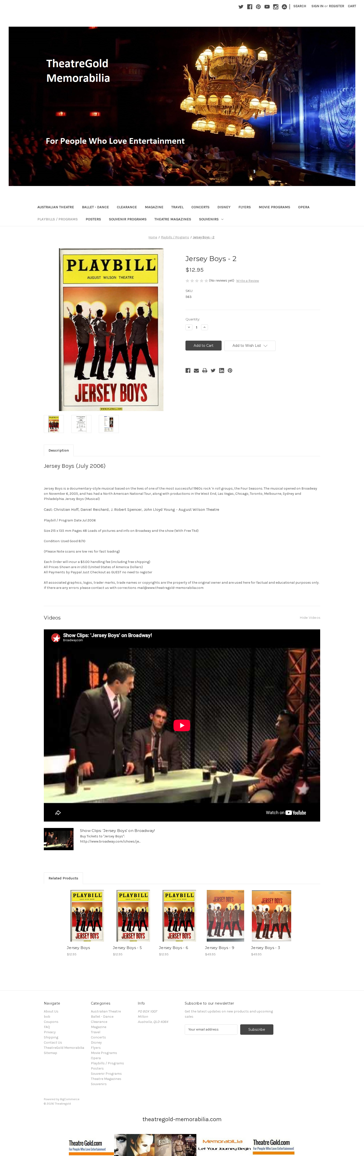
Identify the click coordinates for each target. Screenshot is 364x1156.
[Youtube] (267, 6)
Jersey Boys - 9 (219, 947)
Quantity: (192, 319)
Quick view (87, 911)
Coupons (51, 1022)
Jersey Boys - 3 (265, 947)
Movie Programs (274, 207)
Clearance (127, 207)
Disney (224, 207)
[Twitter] (241, 6)
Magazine (154, 207)
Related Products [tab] (63, 878)
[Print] (204, 370)
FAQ (47, 1027)
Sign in (317, 6)
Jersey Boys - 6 (173, 947)
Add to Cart (87, 920)
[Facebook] (249, 6)
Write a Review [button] (247, 281)
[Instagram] (275, 6)
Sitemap (50, 1053)
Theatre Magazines (173, 219)
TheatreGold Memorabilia (64, 1048)
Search (299, 6)
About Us (51, 1011)
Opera (304, 207)
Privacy (50, 1032)
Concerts (200, 207)
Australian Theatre (55, 207)
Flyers (244, 207)
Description (59, 450)
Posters (93, 219)
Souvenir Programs (128, 219)
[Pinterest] (258, 6)
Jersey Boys (78, 947)
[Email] (196, 370)
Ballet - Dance (95, 207)
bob (47, 1016)
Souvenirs (209, 219)
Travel (177, 207)
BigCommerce (69, 1099)
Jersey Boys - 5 (127, 947)
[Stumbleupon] (284, 6)
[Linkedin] (221, 370)
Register (336, 6)
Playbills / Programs (57, 219)
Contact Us (53, 1042)
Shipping (51, 1037)
